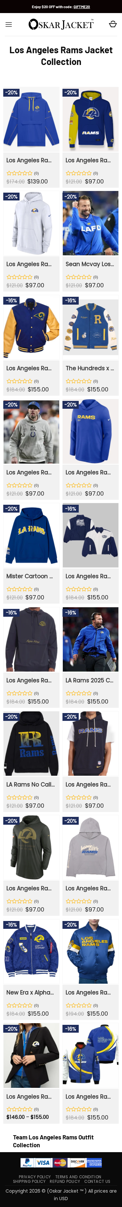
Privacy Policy (35, 1177)
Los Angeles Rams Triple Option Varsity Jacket (90, 992)
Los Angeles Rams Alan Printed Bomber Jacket (90, 1096)
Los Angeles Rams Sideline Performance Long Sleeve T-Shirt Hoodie (90, 472)
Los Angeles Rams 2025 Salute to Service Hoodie (31, 888)
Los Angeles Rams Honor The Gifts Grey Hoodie (90, 888)
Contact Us (97, 1181)
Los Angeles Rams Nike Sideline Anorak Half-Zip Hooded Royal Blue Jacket (31, 160)
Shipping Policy (29, 1181)
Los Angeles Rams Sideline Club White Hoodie (31, 264)
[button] (8, 24)
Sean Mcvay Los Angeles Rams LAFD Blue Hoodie (90, 264)
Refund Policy (65, 1181)
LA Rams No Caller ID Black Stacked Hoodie (31, 784)
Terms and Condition (78, 1177)
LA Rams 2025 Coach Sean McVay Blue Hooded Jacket (90, 680)
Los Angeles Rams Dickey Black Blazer (31, 1096)
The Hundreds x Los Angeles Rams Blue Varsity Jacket (90, 368)
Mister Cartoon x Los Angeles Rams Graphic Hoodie (31, 576)
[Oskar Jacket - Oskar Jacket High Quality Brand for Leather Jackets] (61, 24)
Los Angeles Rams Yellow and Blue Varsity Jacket (31, 368)
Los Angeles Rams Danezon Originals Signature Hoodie (90, 160)
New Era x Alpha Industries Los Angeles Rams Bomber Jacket (31, 992)
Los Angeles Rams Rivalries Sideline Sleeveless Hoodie (90, 784)
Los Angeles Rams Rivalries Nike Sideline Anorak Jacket (31, 680)
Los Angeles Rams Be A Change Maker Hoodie (31, 472)
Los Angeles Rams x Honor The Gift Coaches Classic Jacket (90, 576)
